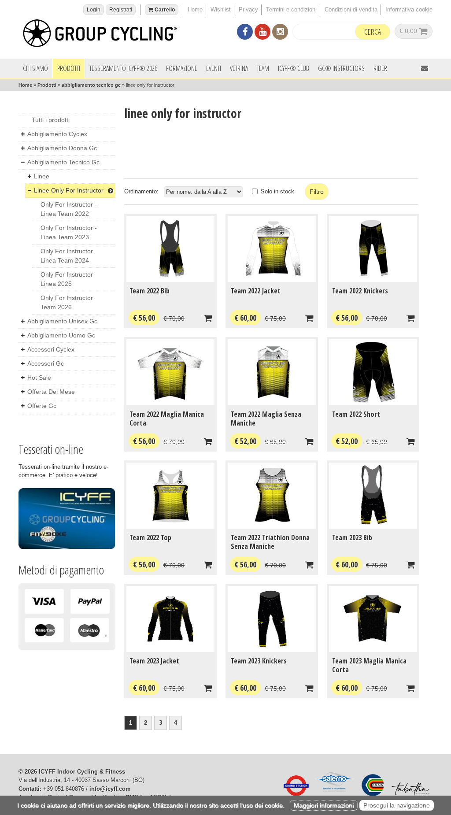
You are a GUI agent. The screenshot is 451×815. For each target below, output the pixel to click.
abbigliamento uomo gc (61, 335)
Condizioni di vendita (351, 9)
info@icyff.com (110, 788)
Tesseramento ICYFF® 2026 (123, 68)
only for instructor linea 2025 (67, 279)
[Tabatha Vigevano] (408, 794)
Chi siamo (35, 68)
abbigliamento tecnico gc (91, 85)
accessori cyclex (50, 349)
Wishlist (221, 9)
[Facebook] (245, 33)
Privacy (248, 9)
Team (263, 68)
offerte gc (41, 405)
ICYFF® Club (293, 68)
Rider (380, 68)
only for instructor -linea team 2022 (69, 209)
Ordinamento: (141, 191)
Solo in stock (277, 191)
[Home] (104, 34)
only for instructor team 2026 (67, 302)
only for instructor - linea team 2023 (69, 232)
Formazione (181, 68)
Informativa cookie (409, 9)
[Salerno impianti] (333, 794)
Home (195, 9)
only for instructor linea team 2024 (67, 256)
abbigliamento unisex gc (62, 321)
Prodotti (68, 68)
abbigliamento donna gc (62, 148)
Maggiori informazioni (324, 805)
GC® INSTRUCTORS (341, 68)
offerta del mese (51, 391)
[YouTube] (262, 33)
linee (41, 176)
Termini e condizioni (291, 9)
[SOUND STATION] (294, 794)
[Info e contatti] (424, 68)
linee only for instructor (69, 190)
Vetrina (239, 68)
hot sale (39, 377)
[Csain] (370, 794)
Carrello (164, 10)
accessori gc (45, 363)
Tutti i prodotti (51, 119)
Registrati (120, 10)
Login (93, 10)
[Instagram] (280, 33)
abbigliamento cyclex (57, 133)
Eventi (213, 68)
